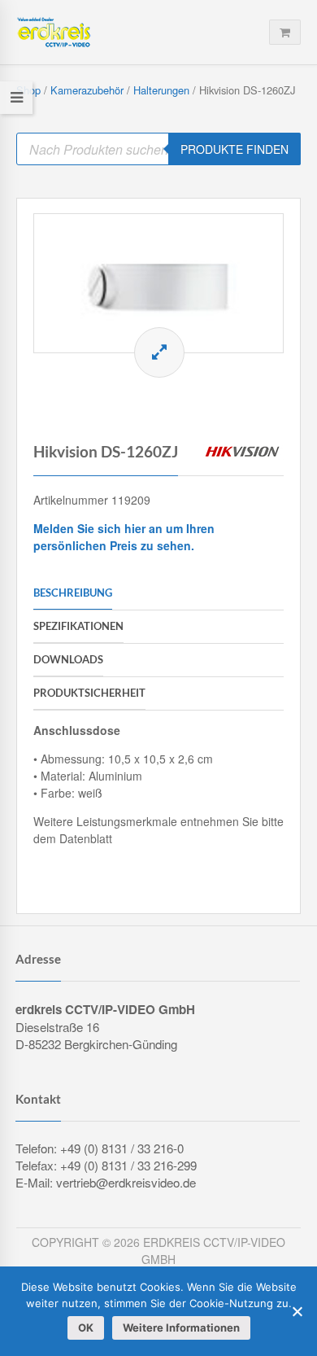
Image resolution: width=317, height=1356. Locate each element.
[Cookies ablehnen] (297, 1311)
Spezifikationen (78, 625)
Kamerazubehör (87, 90)
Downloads (68, 659)
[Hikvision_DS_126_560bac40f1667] (158, 283)
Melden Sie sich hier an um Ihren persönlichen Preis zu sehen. (124, 536)
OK (85, 1327)
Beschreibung (72, 592)
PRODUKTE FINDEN (234, 149)
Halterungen (161, 90)
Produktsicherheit (89, 692)
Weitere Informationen (181, 1327)
